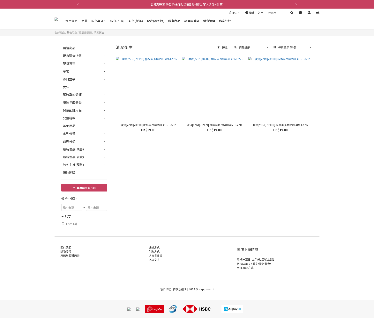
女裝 (84, 21)
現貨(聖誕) (117, 21)
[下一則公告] (296, 4)
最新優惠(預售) (73, 149)
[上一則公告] (78, 4)
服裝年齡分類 (72, 102)
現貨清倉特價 (72, 55)
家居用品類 (85, 32)
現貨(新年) (136, 21)
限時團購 (69, 172)
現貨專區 (97, 21)
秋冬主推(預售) (73, 164)
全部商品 (60, 32)
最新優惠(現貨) (73, 157)
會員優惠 (71, 21)
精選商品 (69, 48)
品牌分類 (69, 141)
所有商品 (174, 21)
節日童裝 (69, 79)
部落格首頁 (191, 21)
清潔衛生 (99, 32)
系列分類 (69, 133)
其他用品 (72, 32)
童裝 (66, 71)
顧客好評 (225, 21)
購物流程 (209, 21)
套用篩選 (86, 188)
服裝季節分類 (72, 94)
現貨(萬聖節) (155, 21)
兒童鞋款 (69, 118)
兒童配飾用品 (72, 110)
